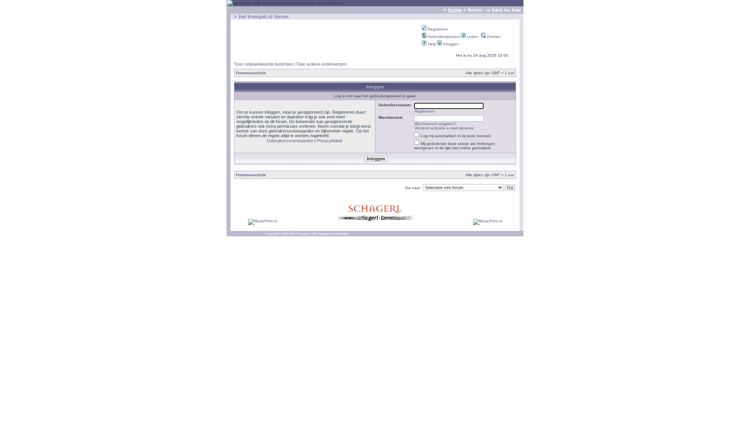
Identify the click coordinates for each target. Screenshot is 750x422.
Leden (472, 36)
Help (431, 44)
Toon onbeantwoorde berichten (263, 64)
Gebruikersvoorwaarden (290, 140)
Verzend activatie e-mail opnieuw (443, 128)
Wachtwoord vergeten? (435, 124)
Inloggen (450, 44)
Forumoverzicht (251, 73)
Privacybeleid (329, 140)
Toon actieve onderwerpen (321, 64)
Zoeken (493, 36)
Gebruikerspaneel (443, 36)
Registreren (437, 29)
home (455, 10)
